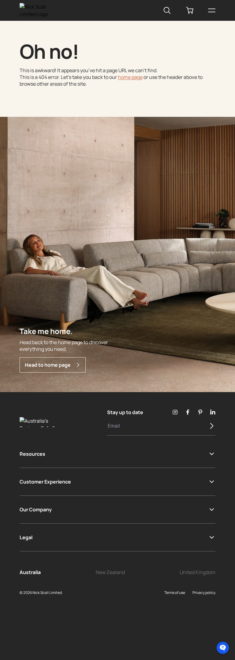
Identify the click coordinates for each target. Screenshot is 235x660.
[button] (223, 648)
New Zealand (110, 572)
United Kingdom (197, 572)
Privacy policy (203, 592)
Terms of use (174, 592)
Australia (30, 572)
